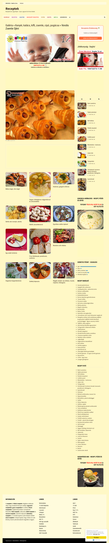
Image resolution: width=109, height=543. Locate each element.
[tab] (81, 99)
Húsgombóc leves (82, 434)
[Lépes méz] (81, 153)
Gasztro (22, 17)
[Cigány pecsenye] (81, 112)
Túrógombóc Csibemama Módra (86, 327)
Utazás (41, 528)
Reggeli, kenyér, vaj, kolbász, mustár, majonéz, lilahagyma (63, 282)
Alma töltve (80, 343)
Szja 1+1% (75, 510)
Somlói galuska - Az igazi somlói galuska (88, 353)
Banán (79, 448)
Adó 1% (56, 17)
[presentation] (81, 99)
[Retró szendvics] (81, 103)
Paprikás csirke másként (84, 337)
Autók (74, 526)
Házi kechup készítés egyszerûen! (86, 325)
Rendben (96, 537)
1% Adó (75, 505)
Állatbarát (75, 521)
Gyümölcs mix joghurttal (84, 313)
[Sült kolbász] (81, 121)
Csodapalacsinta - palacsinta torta (87, 289)
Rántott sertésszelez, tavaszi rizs (86, 394)
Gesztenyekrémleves (83, 285)
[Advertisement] (40, 78)
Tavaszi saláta (81, 299)
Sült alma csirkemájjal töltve (85, 303)
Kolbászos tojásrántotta (84, 410)
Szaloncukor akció (82, 450)
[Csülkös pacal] (81, 137)
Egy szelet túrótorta (11, 253)
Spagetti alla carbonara (84, 287)
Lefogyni (41, 512)
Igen (78, 266)
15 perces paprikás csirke (84, 335)
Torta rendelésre (82, 408)
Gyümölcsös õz (81, 349)
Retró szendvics (91, 103)
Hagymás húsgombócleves (13, 281)
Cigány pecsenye (91, 112)
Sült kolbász (90, 120)
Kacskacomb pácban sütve (84, 422)
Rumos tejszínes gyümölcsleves (86, 297)
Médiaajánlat (23, 540)
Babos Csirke (81, 311)
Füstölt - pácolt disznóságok (85, 420)
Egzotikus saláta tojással (60, 224)
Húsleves (80, 392)
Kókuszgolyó (81, 442)
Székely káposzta (34, 281)
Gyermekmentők (77, 528)
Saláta (79, 400)
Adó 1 (74, 503)
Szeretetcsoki (76, 530)
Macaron (79, 446)
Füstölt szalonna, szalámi (84, 418)
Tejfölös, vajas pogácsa (83, 323)
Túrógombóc (90, 161)
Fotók (43, 17)
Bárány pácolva (81, 305)
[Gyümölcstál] (81, 179)
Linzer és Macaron (82, 436)
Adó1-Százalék (43, 533)
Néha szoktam (81, 270)
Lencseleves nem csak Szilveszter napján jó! (89, 315)
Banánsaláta (81, 309)
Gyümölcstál (90, 179)
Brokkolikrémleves (82, 295)
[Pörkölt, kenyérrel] (81, 128)
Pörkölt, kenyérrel (91, 128)
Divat (74, 508)
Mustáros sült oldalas (59, 245)
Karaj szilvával (81, 347)
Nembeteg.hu (42, 526)
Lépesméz (80, 432)
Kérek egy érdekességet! (90, 38)
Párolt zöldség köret (83, 414)
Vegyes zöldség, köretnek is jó (85, 428)
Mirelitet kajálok (82, 274)
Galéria (9, 25)
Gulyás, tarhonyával (83, 416)
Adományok (63, 17)
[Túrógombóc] (81, 161)
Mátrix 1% (41, 514)
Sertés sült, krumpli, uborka (14, 222)
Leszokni (41, 510)
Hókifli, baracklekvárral (36, 224)
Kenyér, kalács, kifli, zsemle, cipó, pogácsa (37, 25)
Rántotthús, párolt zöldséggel (85, 398)
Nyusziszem (80, 355)
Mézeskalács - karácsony (94, 145)
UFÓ (74, 514)
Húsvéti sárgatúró (82, 331)
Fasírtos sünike (81, 293)
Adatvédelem (15, 540)
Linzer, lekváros (81, 444)
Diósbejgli (80, 426)
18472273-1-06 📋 (40, 65)
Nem (78, 268)
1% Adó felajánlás (43, 505)
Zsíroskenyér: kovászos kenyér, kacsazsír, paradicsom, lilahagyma (93, 171)
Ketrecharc (75, 517)
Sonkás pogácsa (82, 345)
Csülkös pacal (91, 137)
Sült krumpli (80, 424)
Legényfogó (80, 339)
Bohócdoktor (42, 503)
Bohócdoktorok (77, 533)
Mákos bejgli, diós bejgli (13, 189)
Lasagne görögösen (82, 359)
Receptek (12, 9)
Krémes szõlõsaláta (82, 291)
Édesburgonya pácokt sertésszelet (87, 406)
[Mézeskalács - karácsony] (81, 145)
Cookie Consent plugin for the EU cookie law (96, 540)
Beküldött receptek (33, 17)
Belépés (21, 3)
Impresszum (9, 540)
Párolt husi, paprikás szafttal (85, 412)
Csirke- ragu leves (82, 357)
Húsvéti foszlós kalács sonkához (86, 333)
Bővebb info (96, 534)
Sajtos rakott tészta (82, 440)
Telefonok (75, 524)
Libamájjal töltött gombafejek (85, 351)
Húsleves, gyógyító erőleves (61, 187)
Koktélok (41, 524)
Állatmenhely (42, 530)
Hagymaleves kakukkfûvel (84, 341)
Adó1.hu (75, 512)
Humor (74, 519)
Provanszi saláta (82, 301)
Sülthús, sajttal (81, 404)
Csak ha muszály (82, 272)
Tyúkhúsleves (81, 329)
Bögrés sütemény (82, 307)
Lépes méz (90, 153)
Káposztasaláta (81, 396)
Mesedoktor (42, 517)
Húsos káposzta (81, 402)
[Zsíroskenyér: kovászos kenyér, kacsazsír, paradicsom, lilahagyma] (81, 170)
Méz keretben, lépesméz (84, 430)
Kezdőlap (6, 17)
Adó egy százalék (43, 521)
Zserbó (79, 438)
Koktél (49, 17)
